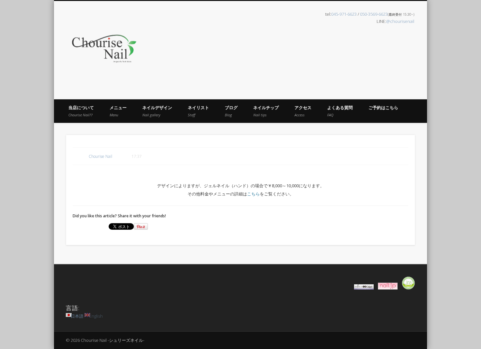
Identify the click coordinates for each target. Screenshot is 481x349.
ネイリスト (198, 111)
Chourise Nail (100, 156)
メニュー (118, 111)
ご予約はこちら (383, 107)
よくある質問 (340, 111)
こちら (253, 194)
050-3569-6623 (374, 14)
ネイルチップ (266, 111)
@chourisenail (400, 21)
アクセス (303, 111)
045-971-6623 (344, 14)
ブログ (231, 111)
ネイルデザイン (157, 111)
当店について (81, 111)
